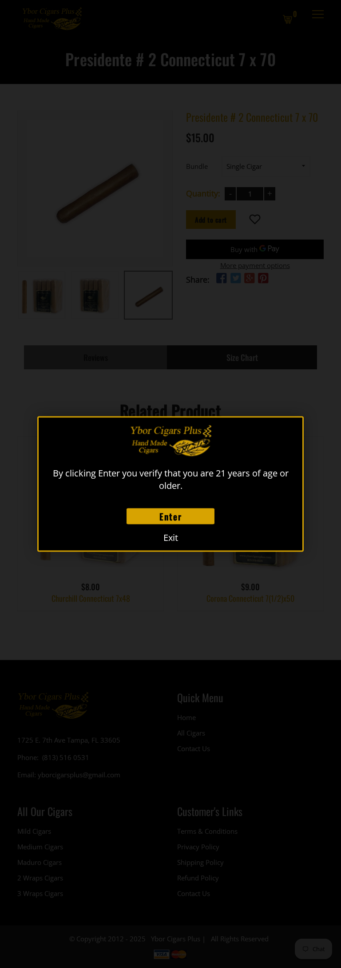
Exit (170, 538)
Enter (170, 516)
